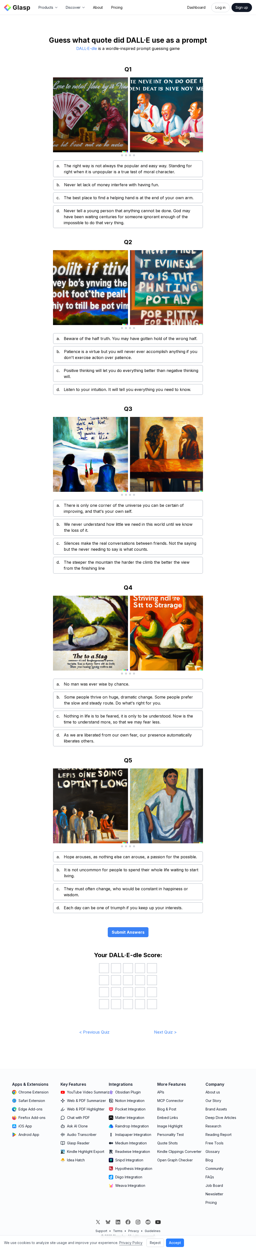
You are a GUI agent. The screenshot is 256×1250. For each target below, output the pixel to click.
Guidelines (152, 1231)
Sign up (242, 7)
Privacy (133, 1231)
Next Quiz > (165, 1032)
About (98, 7)
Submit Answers (128, 932)
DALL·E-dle (86, 48)
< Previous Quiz (94, 1032)
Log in (221, 7)
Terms (117, 1231)
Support (101, 1231)
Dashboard (196, 7)
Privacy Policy (130, 1243)
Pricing (116, 7)
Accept (175, 1243)
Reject (155, 1243)
